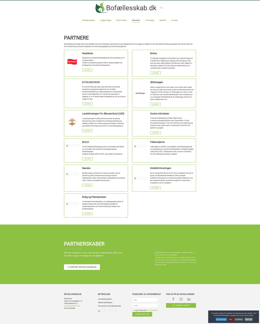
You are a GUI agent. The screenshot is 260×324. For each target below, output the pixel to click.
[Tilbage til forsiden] (125, 7)
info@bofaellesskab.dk (72, 306)
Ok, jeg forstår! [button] (221, 319)
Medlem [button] (163, 20)
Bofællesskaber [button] (88, 20)
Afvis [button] (230, 319)
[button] (162, 8)
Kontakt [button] (174, 20)
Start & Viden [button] (121, 20)
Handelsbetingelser (105, 299)
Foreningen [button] (149, 20)
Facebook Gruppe (182, 305)
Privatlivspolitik (152, 310)
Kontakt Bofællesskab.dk (83, 267)
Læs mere (87, 70)
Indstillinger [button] (239, 319)
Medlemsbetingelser (105, 302)
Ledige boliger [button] (105, 20)
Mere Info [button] (249, 319)
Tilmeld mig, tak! (142, 314)
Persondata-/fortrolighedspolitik (109, 306)
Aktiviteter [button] (136, 20)
